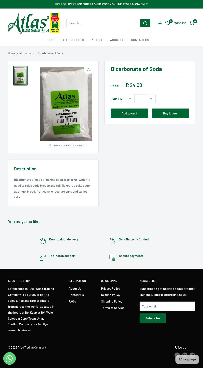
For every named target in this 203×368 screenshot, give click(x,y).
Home (51, 40)
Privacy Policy (110, 288)
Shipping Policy (111, 301)
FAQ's (72, 301)
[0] (191, 23)
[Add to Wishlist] (88, 69)
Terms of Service (112, 307)
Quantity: (117, 98)
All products (26, 53)
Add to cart (129, 113)
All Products (73, 40)
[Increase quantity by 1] (151, 98)
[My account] (160, 23)
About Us (117, 40)
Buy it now (170, 113)
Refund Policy (110, 295)
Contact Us (140, 40)
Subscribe (153, 318)
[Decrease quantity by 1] (130, 98)
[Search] (145, 23)
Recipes (97, 40)
